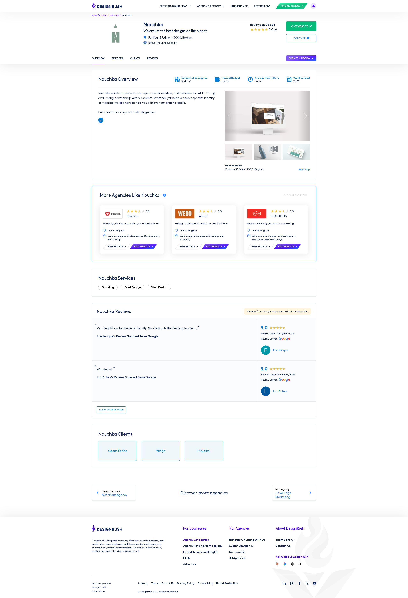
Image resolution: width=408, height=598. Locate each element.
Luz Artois (280, 391)
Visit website (299, 26)
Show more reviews (111, 409)
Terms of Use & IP (162, 583)
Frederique (280, 350)
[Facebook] (299, 583)
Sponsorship (237, 552)
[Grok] (299, 564)
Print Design (132, 287)
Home (94, 15)
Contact (299, 38)
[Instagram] (291, 583)
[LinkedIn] (284, 583)
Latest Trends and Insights (200, 552)
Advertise (189, 564)
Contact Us (283, 546)
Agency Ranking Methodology (202, 546)
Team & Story (284, 539)
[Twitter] (307, 583)
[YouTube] (314, 583)
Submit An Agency (241, 546)
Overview (98, 58)
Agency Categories (196, 539)
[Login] (313, 6)
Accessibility (205, 583)
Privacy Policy (185, 583)
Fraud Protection (227, 583)
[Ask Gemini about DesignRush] (285, 564)
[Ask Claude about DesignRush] (277, 564)
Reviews (152, 58)
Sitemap (143, 583)
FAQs (186, 558)
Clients (135, 58)
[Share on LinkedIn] (100, 120)
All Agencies (237, 558)
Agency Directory (110, 15)
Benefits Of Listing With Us (247, 539)
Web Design (159, 287)
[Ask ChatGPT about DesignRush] (292, 564)
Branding (108, 287)
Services (117, 58)
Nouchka (153, 24)
